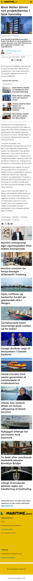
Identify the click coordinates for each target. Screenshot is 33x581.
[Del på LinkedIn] (17, 60)
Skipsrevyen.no (7, 506)
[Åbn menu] (31, 2)
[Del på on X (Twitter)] (15, 60)
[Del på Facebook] (12, 60)
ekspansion (6, 217)
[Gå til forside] (14, 2)
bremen (16, 217)
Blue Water (7, 84)
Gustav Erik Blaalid (8, 557)
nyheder (24, 217)
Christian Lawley (7, 529)
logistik (16, 220)
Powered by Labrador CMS (16, 578)
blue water (6, 220)
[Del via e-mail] (20, 60)
